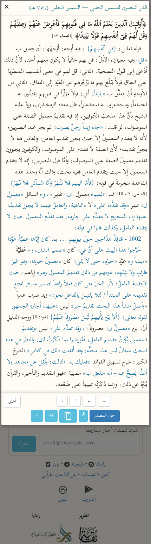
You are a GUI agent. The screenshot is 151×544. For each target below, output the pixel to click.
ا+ (51, 416)
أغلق (12, 402)
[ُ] (83, 416)
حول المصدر (105, 416)
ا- (37, 416)
